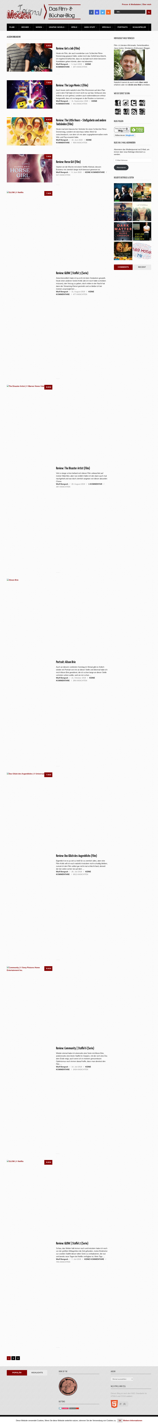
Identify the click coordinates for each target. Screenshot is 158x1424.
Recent (142, 267)
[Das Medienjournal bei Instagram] (126, 106)
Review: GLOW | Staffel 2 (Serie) (72, 1243)
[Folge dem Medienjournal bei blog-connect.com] (122, 132)
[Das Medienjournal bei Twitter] (134, 106)
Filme (12, 27)
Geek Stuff (89, 27)
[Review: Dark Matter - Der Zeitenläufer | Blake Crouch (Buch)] (123, 231)
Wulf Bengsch (62, 64)
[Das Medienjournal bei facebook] (118, 106)
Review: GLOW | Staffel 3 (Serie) (72, 273)
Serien (39, 27)
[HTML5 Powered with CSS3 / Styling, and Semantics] (121, 1407)
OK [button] (120, 1421)
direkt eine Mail (134, 85)
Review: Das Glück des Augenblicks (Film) (76, 856)
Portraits (123, 27)
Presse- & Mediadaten (131, 4)
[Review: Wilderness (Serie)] (123, 212)
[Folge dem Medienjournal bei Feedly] (137, 132)
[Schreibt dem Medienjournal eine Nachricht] (142, 115)
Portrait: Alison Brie (66, 662)
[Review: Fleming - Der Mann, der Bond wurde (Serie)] (123, 192)
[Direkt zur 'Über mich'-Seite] (129, 80)
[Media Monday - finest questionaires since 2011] (68, 1395)
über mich (143, 82)
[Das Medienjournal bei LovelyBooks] (126, 115)
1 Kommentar (95, 484)
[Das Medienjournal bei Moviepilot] (142, 106)
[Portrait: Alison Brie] (29, 671)
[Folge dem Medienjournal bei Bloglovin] (124, 136)
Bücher (25, 27)
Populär (16, 1373)
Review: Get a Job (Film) (68, 48)
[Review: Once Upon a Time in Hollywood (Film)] (142, 192)
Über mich (146, 4)
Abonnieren (121, 167)
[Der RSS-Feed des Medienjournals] (134, 115)
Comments (123, 267)
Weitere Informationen (132, 1420)
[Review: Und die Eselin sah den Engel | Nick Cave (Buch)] (142, 231)
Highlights (37, 1373)
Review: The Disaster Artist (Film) (73, 468)
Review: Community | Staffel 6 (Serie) (75, 1048)
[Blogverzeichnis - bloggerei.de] (64, 1409)
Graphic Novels (56, 27)
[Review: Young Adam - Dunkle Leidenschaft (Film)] (123, 251)
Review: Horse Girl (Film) (68, 162)
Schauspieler (139, 27)
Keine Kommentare (95, 172)
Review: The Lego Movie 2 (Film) (72, 85)
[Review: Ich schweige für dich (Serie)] (142, 212)
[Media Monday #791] (142, 251)
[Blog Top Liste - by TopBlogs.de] (74, 1409)
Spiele (74, 27)
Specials (106, 27)
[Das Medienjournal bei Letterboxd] (118, 115)
